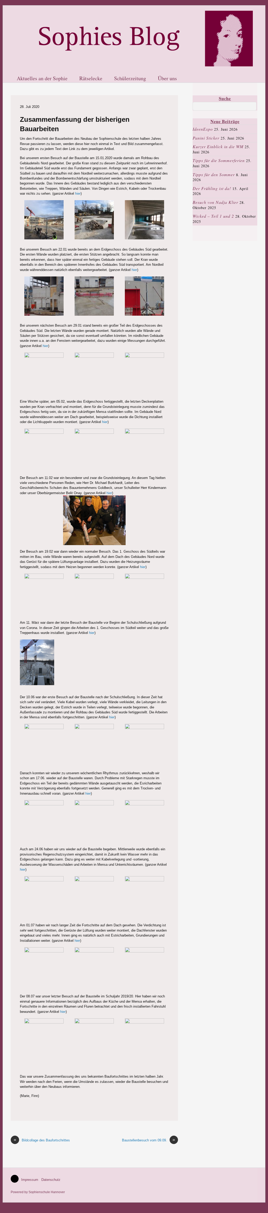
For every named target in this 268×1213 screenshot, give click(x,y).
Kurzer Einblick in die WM (218, 146)
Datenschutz (50, 1180)
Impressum (29, 1180)
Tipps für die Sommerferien (219, 160)
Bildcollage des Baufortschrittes (42, 1140)
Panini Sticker (206, 138)
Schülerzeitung (130, 79)
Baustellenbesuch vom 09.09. (148, 1140)
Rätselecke (90, 79)
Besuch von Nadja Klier (215, 202)
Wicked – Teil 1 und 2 (213, 216)
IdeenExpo (203, 129)
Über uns (167, 79)
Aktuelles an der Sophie (42, 79)
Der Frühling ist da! (212, 188)
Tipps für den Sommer (214, 174)
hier (78, 193)
